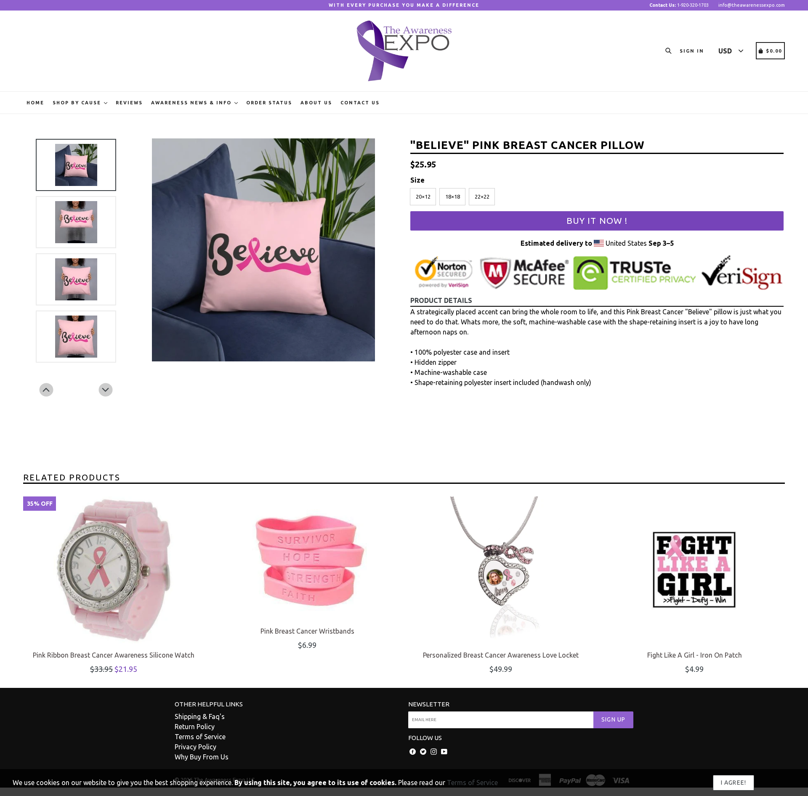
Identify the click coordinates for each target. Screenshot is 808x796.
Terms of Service (200, 736)
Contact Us (360, 102)
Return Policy (195, 726)
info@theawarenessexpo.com (751, 5)
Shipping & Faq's (200, 716)
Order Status (269, 102)
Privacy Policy (195, 747)
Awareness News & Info (192, 102)
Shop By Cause (78, 102)
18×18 (452, 196)
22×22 (482, 196)
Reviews (129, 102)
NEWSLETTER (428, 704)
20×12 (423, 196)
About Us (316, 102)
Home (35, 102)
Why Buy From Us (202, 757)
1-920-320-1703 (679, 5)
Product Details (441, 300)
